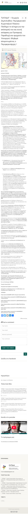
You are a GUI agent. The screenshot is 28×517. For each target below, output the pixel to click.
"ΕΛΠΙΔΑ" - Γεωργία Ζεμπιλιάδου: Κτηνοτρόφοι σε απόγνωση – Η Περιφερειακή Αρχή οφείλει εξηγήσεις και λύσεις (14, 399)
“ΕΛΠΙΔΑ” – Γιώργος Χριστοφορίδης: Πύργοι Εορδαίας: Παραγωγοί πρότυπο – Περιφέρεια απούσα (12, 491)
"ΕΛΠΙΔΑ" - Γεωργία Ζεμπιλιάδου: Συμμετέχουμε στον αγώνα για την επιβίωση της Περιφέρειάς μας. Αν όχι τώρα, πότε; (13, 404)
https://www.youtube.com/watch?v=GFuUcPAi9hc (11, 307)
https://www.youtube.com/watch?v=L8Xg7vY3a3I (11, 304)
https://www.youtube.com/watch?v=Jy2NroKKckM (12, 300)
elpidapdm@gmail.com (9, 471)
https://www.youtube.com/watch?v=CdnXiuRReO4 (11, 311)
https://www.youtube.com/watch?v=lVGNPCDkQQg (12, 297)
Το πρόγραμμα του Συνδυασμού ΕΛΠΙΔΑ (9, 441)
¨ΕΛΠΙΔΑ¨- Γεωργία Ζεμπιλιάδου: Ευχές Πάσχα (11, 493)
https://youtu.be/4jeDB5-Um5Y (7, 294)
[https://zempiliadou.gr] (7, 2)
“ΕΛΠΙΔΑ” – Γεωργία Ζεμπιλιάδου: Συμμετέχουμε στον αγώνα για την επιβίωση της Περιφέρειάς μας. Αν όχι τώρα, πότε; (14, 483)
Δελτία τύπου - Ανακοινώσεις (11, 50)
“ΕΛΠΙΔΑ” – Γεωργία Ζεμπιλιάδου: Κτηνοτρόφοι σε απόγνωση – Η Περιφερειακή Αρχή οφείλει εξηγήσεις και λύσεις (13, 480)
